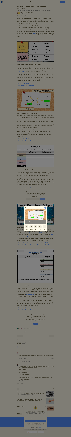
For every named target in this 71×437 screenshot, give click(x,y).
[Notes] (40, 226)
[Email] (35, 226)
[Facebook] (31, 226)
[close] (45, 207)
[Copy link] (26, 226)
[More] (44, 226)
